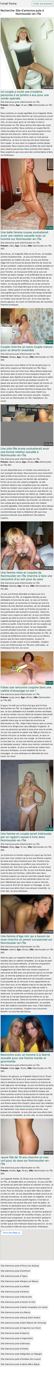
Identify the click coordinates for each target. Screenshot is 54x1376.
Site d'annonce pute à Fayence (15, 1333)
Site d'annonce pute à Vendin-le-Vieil (18, 1302)
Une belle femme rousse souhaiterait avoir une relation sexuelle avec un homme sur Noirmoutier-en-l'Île (24, 236)
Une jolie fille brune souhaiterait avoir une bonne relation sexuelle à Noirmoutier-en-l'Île (25, 452)
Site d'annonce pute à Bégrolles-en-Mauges (21, 1354)
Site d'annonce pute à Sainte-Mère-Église (20, 1364)
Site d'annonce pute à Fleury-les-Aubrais (20, 1265)
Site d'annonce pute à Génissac (15, 1343)
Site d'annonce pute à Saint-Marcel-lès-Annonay (23, 1322)
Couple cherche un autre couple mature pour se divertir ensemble (26, 348)
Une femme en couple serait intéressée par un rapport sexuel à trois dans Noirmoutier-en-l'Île (26, 837)
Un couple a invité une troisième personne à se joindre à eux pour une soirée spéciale (25, 95)
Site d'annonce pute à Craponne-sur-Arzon (21, 1328)
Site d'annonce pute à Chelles (14, 1348)
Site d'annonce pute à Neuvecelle (16, 1297)
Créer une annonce (43, 3)
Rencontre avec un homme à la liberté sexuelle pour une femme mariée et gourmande (25, 1058)
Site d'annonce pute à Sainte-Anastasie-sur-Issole (24, 1307)
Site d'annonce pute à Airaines (15, 1291)
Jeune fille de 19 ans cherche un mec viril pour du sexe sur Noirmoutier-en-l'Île (25, 1161)
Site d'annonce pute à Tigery (14, 1276)
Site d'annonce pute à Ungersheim (17, 1338)
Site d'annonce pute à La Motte (15, 1286)
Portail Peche (8, 3)
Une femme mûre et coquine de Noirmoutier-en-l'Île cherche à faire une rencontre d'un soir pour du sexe (26, 576)
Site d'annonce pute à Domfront (15, 1271)
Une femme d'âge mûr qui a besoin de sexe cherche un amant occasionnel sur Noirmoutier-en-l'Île (26, 940)
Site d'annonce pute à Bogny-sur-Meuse (19, 1281)
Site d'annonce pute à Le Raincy (15, 1312)
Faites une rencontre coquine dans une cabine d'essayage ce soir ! (26, 689)
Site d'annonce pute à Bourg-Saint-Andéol (20, 1317)
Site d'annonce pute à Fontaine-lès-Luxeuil (21, 1359)
